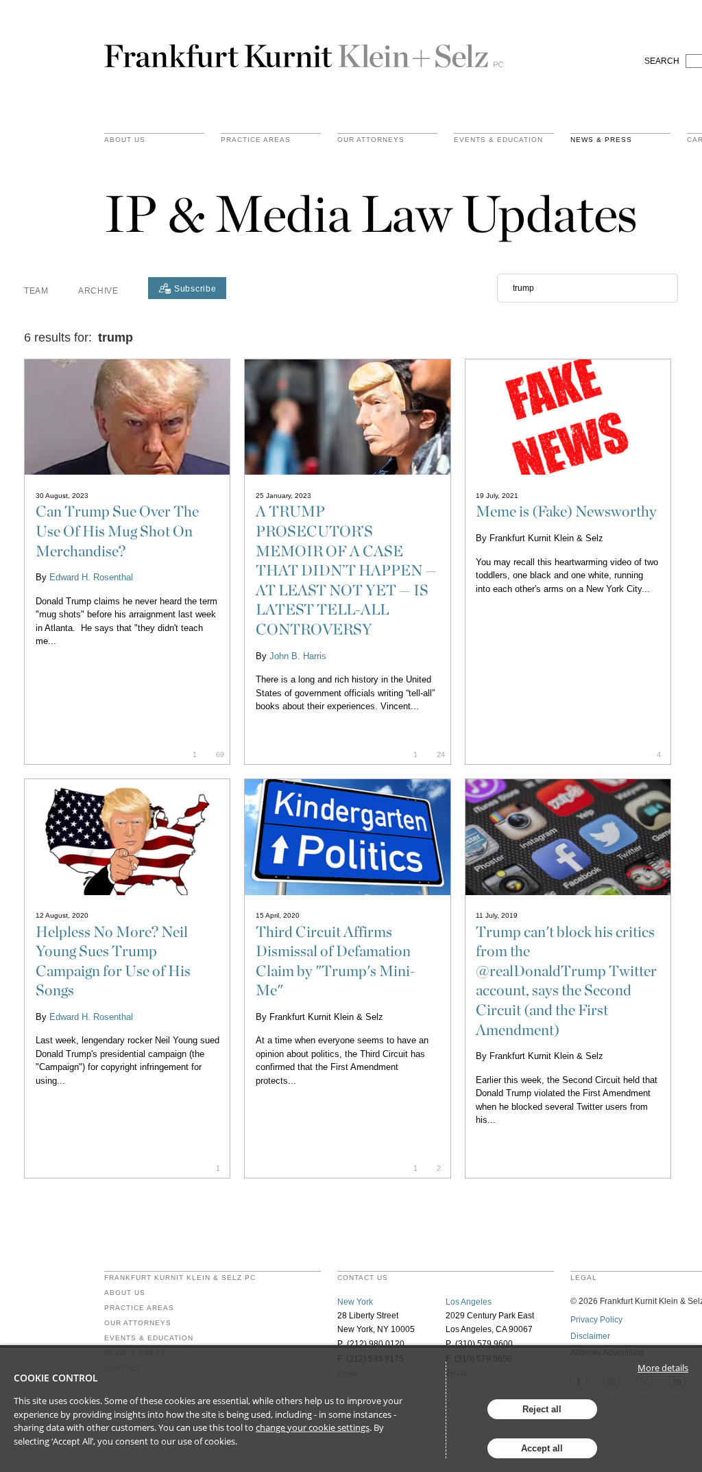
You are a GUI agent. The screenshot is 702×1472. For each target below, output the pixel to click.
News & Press (601, 139)
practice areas (256, 139)
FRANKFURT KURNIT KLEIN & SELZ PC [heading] (180, 1277)
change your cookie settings (313, 1427)
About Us (124, 139)
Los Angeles (469, 1302)
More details (663, 1368)
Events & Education (498, 139)
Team (36, 291)
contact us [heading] (362, 1277)
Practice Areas (139, 1308)
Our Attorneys (370, 139)
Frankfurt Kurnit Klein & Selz (303, 50)
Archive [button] (98, 291)
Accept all (542, 1448)
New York (355, 1302)
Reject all (541, 1409)
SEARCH (661, 61)
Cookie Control (56, 1377)
